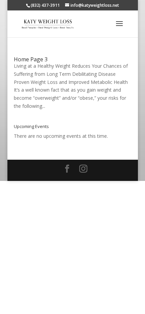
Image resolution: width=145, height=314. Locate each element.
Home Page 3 (31, 59)
